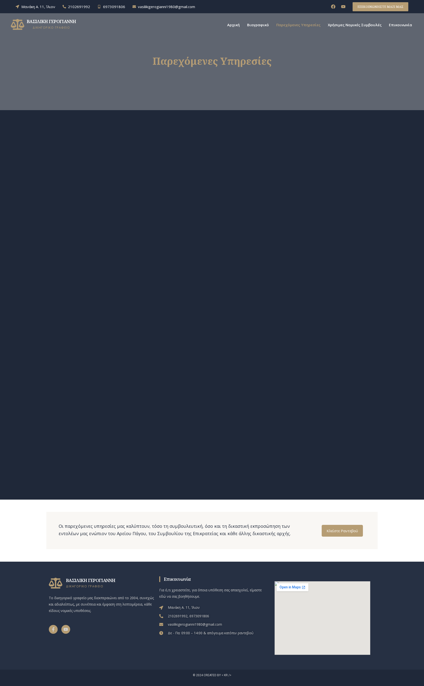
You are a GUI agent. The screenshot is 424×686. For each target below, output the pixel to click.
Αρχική (233, 24)
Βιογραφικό (258, 24)
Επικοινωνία (400, 24)
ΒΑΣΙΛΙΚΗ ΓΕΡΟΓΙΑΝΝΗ (51, 21)
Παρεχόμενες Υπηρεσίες (298, 24)
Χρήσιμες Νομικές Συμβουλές (355, 24)
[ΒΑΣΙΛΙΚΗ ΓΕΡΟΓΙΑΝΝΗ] (17, 24)
